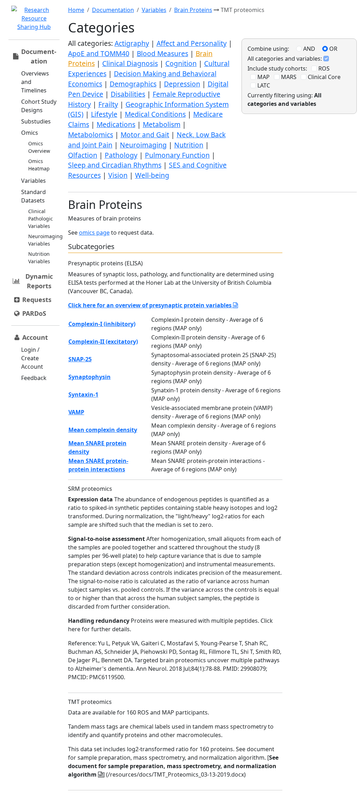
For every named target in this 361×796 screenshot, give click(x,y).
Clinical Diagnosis (130, 63)
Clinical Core (323, 77)
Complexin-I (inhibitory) (101, 324)
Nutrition (188, 145)
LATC (263, 85)
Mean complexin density (102, 430)
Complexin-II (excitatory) (103, 341)
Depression (182, 84)
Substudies (36, 121)
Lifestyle (104, 114)
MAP (263, 77)
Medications (116, 124)
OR (332, 49)
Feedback (34, 378)
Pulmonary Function (177, 155)
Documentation (113, 10)
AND (308, 49)
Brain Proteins (193, 10)
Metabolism (161, 124)
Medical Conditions (155, 114)
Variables (33, 181)
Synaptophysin (89, 377)
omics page (94, 232)
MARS (288, 77)
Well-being (152, 175)
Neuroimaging (143, 145)
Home (76, 10)
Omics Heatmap (39, 165)
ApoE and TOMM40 (98, 53)
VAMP (76, 412)
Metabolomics (90, 134)
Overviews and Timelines (35, 82)
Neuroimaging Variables (45, 240)
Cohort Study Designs (38, 106)
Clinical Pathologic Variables (40, 218)
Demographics (133, 84)
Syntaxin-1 (83, 394)
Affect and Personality (192, 43)
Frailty (108, 104)
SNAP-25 (80, 359)
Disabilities (128, 94)
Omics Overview (39, 147)
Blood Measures (162, 53)
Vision (118, 175)
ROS (323, 68)
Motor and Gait (145, 134)
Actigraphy (132, 43)
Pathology (121, 155)
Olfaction (82, 155)
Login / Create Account (32, 358)
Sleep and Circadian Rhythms (114, 165)
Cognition (181, 63)
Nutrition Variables (39, 258)
